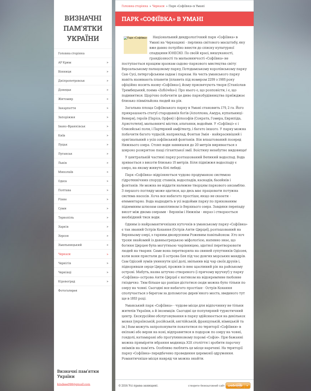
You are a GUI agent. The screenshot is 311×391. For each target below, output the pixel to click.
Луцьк (62, 144)
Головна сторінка (71, 53)
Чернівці (65, 272)
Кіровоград (66, 281)
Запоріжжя (66, 117)
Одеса (62, 181)
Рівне (62, 199)
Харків (63, 226)
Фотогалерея (67, 290)
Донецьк (64, 90)
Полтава (64, 190)
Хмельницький (70, 245)
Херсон (63, 236)
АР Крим (64, 62)
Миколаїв (65, 172)
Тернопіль (66, 217)
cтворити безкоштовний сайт (206, 385)
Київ (61, 135)
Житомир (65, 99)
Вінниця (64, 71)
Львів (62, 163)
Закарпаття (67, 108)
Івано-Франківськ (71, 126)
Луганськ (65, 153)
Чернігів (64, 263)
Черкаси (64, 254)
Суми (62, 208)
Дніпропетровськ (71, 80)
